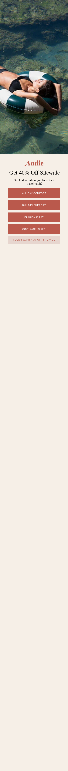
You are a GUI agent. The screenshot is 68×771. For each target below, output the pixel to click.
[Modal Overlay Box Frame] (34, 385)
